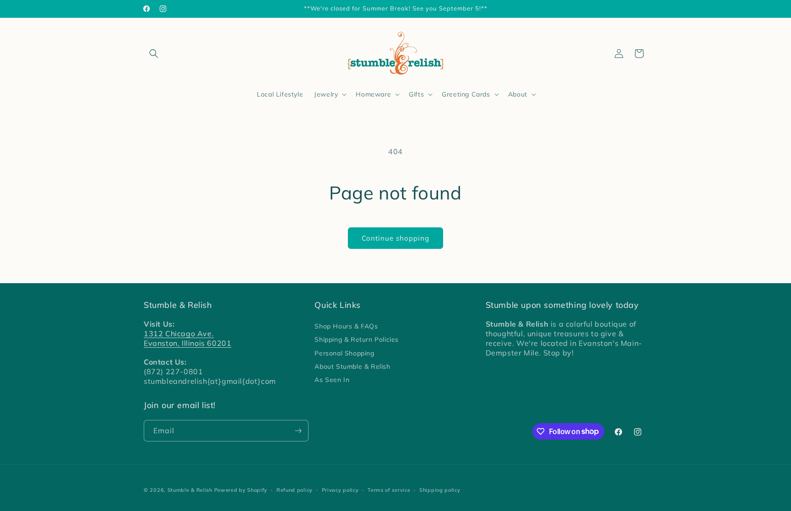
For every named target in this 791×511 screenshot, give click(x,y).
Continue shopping (395, 238)
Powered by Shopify (241, 490)
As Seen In (331, 380)
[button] (154, 53)
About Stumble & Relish (352, 366)
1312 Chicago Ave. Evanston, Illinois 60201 (187, 338)
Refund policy (294, 490)
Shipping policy (440, 490)
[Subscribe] (298, 430)
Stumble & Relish (190, 490)
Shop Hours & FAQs (346, 326)
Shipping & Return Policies (356, 339)
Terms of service (389, 490)
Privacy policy (340, 490)
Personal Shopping (344, 353)
